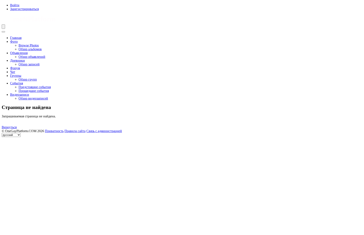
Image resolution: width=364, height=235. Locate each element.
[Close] (3, 31)
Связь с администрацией (104, 131)
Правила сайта (75, 131)
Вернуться (9, 127)
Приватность (54, 131)
